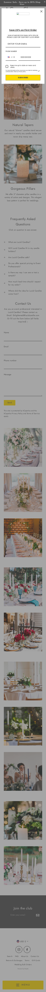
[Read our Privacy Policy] (38, 71)
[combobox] (11, 57)
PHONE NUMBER (11, 51)
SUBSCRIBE (23, 77)
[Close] (41, 11)
